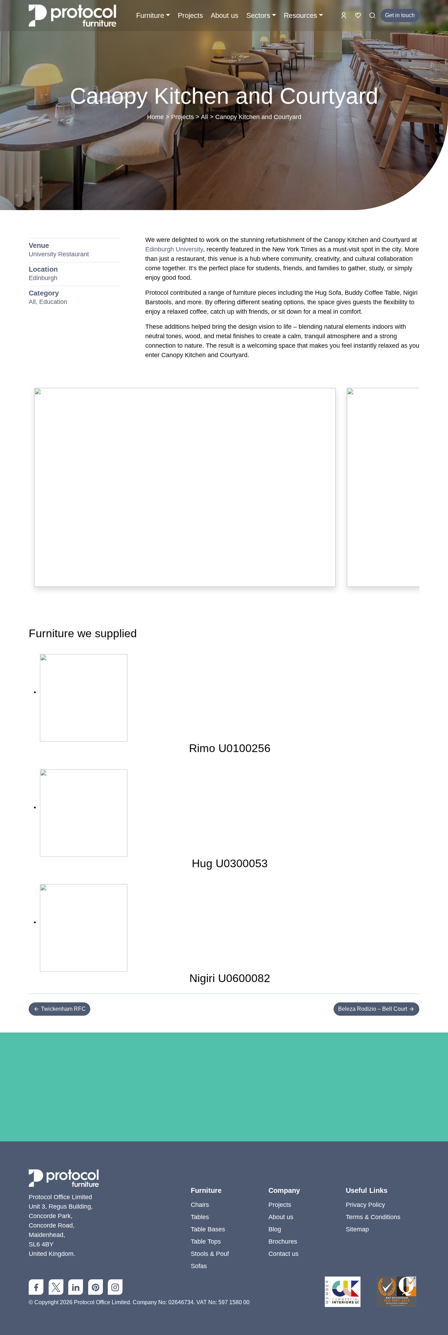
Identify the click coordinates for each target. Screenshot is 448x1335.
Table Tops (206, 1241)
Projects (190, 15)
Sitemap (357, 1229)
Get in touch (400, 15)
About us (224, 15)
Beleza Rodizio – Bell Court (373, 1009)
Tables (200, 1217)
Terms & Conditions (373, 1217)
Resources (300, 15)
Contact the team (224, 1145)
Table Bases (208, 1229)
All (204, 116)
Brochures (282, 1241)
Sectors (258, 15)
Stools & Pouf (210, 1253)
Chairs (200, 1204)
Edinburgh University (174, 249)
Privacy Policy (365, 1204)
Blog (274, 1229)
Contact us (283, 1253)
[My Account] (344, 15)
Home (155, 116)
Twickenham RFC (63, 1009)
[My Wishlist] (359, 15)
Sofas (199, 1266)
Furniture (150, 15)
